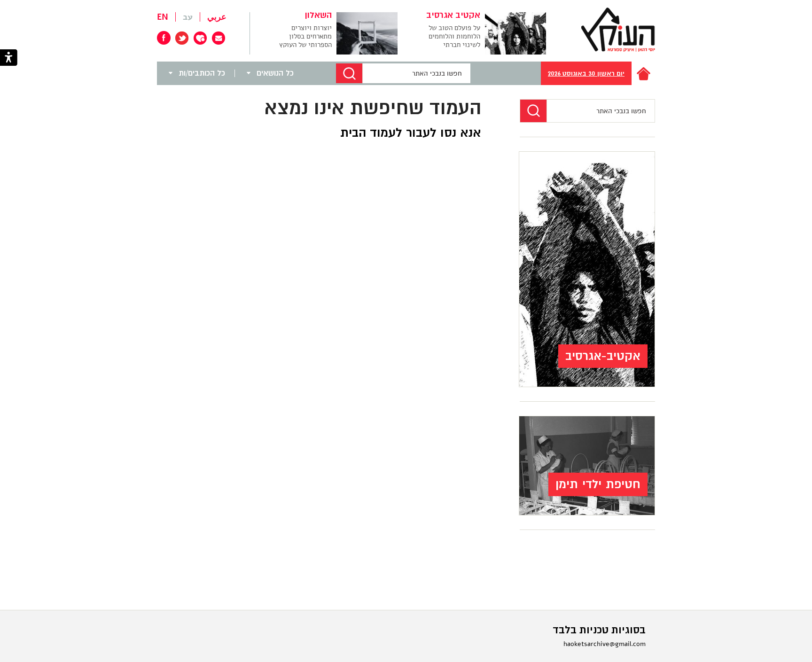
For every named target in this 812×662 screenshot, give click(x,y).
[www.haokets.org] (618, 30)
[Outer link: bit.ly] (200, 38)
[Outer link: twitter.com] (182, 38)
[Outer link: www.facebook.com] (164, 38)
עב (188, 17)
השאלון (318, 15)
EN (162, 17)
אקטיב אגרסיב (453, 15)
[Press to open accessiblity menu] (8, 58)
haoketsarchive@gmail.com (604, 643)
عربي (216, 17)
